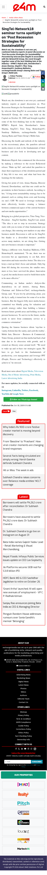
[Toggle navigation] (3, 6)
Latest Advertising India (12, 378)
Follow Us (39, 77)
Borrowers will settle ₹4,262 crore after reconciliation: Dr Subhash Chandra (22, 506)
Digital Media (27, 371)
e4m (14, 411)
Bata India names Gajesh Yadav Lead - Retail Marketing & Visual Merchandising (23, 545)
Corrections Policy (23, 729)
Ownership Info (23, 739)
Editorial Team (23, 699)
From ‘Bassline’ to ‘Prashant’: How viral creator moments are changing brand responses (23, 445)
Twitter (25, 390)
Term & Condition (23, 719)
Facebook (33, 390)
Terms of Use (29, 765)
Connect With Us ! (24, 666)
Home (4, 18)
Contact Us (23, 702)
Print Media (35, 374)
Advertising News (23, 675)
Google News (18, 393)
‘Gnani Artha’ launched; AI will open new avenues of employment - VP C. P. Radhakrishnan (23, 592)
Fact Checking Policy (23, 736)
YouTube (6, 393)
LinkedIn (16, 390)
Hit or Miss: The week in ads (18, 470)
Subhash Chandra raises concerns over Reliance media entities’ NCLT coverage (22, 481)
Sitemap (23, 712)
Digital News (23, 682)
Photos (23, 688)
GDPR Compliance (23, 722)
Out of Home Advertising (18, 374)
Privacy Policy (23, 715)
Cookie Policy (23, 726)
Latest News (23, 685)
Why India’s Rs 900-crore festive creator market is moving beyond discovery (21, 430)
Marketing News (23, 678)
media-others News (16, 18)
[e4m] (19, 749)
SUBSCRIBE (37, 762)
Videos (23, 692)
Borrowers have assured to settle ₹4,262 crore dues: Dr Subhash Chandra (21, 520)
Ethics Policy (23, 733)
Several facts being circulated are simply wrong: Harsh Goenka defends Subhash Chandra (22, 459)
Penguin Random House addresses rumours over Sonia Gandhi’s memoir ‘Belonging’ (22, 617)
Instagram (6, 390)
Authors (23, 695)
